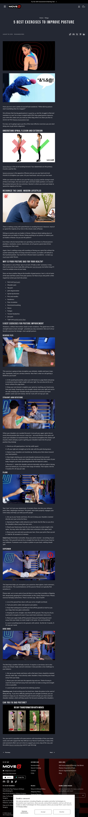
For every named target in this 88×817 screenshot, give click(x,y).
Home (41, 18)
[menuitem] (44, 765)
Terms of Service (36, 794)
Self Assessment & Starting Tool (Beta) (71, 765)
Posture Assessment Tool (67, 768)
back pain (17, 282)
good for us (32, 113)
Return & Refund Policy (38, 789)
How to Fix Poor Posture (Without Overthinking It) (13, 790)
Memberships (35, 765)
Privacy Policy (22, 806)
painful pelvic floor (20, 319)
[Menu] (5, 6)
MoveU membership (15, 745)
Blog (60, 773)
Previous (7, 752)
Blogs (47, 18)
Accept (43, 812)
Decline (61, 812)
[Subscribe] (82, 795)
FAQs (32, 773)
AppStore (9, 777)
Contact (33, 770)
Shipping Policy (36, 791)
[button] (75, 6)
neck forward (37, 267)
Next (51, 752)
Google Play (21, 777)
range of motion (35, 179)
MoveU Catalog (36, 768)
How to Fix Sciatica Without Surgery (14, 793)
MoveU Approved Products (67, 770)
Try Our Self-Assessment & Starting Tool (43, 1)
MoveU (9, 813)
